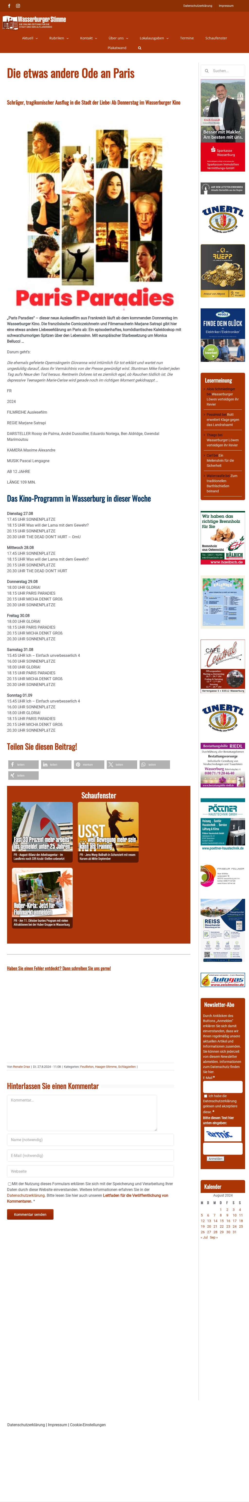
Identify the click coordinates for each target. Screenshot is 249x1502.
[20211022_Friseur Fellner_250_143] (223, 865)
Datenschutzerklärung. (26, 1195)
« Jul (204, 1237)
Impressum (57, 1425)
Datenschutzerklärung (220, 1101)
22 (222, 1226)
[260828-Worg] (108, 804)
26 (203, 1232)
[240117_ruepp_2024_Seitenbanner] (223, 247)
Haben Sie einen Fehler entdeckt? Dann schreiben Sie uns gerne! (59, 968)
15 (222, 1221)
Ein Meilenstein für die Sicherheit (220, 460)
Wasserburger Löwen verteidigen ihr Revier (223, 399)
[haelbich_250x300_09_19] (223, 513)
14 (215, 1221)
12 (203, 1221)
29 (222, 1232)
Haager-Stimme (106, 1066)
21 (215, 1226)
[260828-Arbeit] (42, 804)
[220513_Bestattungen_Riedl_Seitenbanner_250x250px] (223, 745)
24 (235, 1226)
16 (228, 1221)
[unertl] (223, 208)
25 (241, 1226)
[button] (139, 48)
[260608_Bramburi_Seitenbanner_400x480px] (223, 578)
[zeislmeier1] (223, 975)
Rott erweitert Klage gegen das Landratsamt (223, 420)
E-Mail (209, 1078)
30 (228, 1232)
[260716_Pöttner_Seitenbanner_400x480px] (223, 801)
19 (203, 1226)
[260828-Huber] (42, 870)
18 (241, 1221)
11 (241, 1215)
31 (235, 1232)
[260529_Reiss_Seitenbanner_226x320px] (223, 901)
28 (215, 1232)
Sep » (214, 1237)
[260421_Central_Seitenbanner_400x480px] (223, 642)
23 (228, 1226)
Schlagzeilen (127, 1066)
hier (210, 1072)
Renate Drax (21, 1066)
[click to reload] (223, 1134)
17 (235, 1221)
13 (209, 1221)
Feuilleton (87, 1066)
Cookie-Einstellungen (88, 1425)
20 (209, 1226)
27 (209, 1232)
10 (235, 1215)
